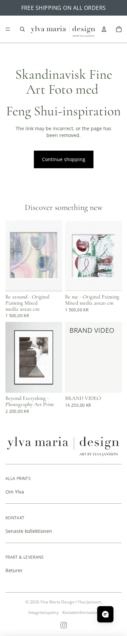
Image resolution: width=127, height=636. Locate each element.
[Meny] (8, 29)
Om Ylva (14, 491)
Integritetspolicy (43, 612)
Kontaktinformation (80, 612)
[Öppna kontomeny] (104, 29)
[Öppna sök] (22, 29)
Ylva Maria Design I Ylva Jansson (70, 602)
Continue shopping (63, 159)
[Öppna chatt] (105, 614)
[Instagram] (64, 625)
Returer (14, 570)
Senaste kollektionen (28, 531)
